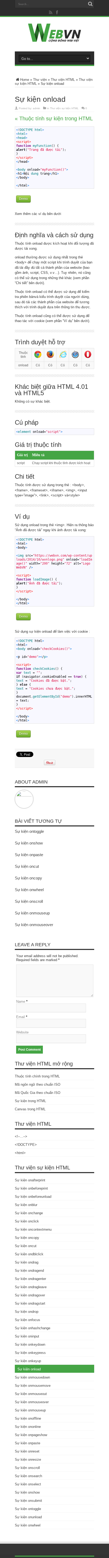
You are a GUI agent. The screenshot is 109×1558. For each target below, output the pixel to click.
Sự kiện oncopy (28, 878)
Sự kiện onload (29, 1369)
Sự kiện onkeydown (30, 1344)
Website (22, 1032)
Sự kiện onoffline (28, 1418)
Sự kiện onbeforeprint (31, 1188)
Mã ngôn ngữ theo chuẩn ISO (37, 1084)
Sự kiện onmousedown (32, 1377)
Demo (23, 199)
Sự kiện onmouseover (34, 924)
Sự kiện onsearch (28, 1476)
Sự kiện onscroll (29, 901)
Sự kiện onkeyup (28, 1361)
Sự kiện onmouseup (32, 913)
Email (20, 1017)
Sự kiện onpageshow (31, 1435)
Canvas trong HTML (30, 1109)
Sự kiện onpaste (29, 854)
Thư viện (40, 80)
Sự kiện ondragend (29, 1271)
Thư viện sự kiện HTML (64, 108)
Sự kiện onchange (29, 1213)
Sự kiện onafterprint (30, 1180)
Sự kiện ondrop (26, 1312)
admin (36, 108)
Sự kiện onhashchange (32, 1328)
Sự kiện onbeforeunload (33, 1197)
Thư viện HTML (63, 80)
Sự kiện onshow (29, 843)
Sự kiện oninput (27, 1336)
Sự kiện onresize (28, 1460)
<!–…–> (21, 1136)
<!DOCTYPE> (26, 1145)
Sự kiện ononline (28, 1427)
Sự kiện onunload (28, 1517)
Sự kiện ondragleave (31, 1287)
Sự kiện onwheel (29, 889)
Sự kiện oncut (27, 866)
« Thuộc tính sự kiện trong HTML (54, 118)
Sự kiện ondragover (30, 1295)
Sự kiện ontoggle (29, 831)
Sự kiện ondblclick (29, 1254)
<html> (20, 1153)
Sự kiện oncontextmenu (33, 1229)
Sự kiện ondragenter (30, 1279)
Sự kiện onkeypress (30, 1353)
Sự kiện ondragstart (30, 1303)
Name (20, 1002)
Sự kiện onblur (26, 1205)
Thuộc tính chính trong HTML (37, 1076)
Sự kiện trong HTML (30, 1101)
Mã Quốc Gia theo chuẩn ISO (37, 1093)
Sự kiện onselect (28, 1484)
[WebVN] (54, 38)
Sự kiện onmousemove (33, 1386)
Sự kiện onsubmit (28, 1501)
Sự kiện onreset (27, 1451)
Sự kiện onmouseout (31, 1394)
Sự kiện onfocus (27, 1320)
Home (24, 80)
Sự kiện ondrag (26, 1262)
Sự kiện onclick (27, 1221)
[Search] (90, 4)
